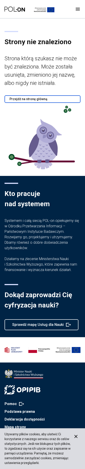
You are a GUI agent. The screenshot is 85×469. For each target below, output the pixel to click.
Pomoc (13, 404)
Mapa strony (15, 427)
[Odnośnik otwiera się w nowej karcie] (24, 373)
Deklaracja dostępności (25, 419)
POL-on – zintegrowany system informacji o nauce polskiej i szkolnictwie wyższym (15, 9)
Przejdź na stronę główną (28, 99)
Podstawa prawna (20, 411)
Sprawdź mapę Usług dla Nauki (38, 326)
